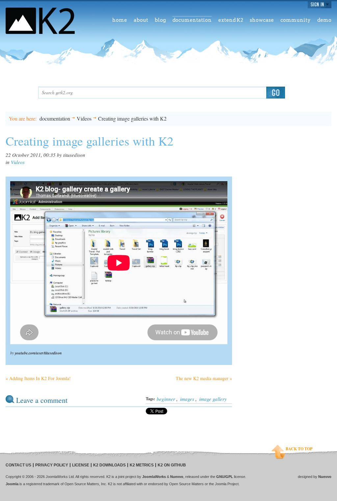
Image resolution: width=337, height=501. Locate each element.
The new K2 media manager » (204, 378)
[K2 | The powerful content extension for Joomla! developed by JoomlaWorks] (40, 21)
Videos (84, 118)
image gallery (213, 399)
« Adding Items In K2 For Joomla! (38, 378)
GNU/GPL (224, 477)
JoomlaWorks (154, 477)
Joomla (12, 484)
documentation (54, 118)
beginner (166, 399)
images (187, 399)
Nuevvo (176, 477)
